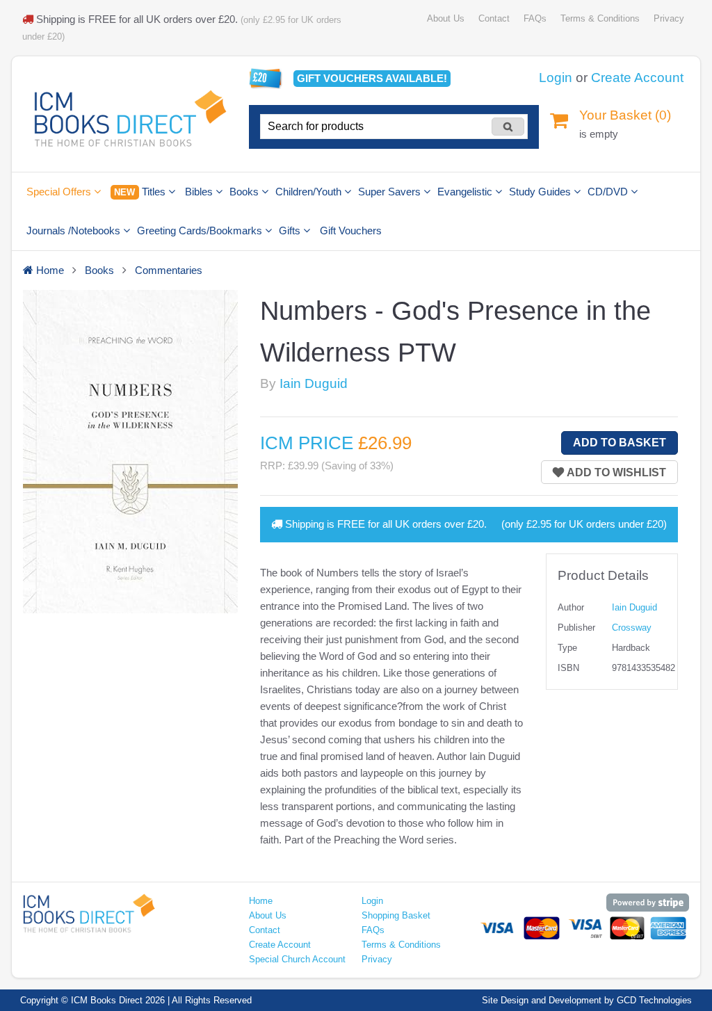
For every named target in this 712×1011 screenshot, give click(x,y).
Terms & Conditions (600, 18)
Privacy (669, 18)
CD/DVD (609, 191)
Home (261, 901)
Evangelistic (466, 191)
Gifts (291, 230)
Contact (494, 18)
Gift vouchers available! (372, 78)
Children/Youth (309, 191)
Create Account (637, 77)
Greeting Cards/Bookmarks (201, 230)
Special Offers (60, 191)
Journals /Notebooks (74, 230)
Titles (141, 191)
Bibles (200, 191)
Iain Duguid (314, 383)
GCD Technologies (654, 1000)
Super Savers (390, 191)
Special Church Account (297, 959)
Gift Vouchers (351, 230)
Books (245, 191)
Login (555, 77)
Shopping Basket (396, 915)
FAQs (535, 18)
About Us (445, 18)
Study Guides (541, 191)
